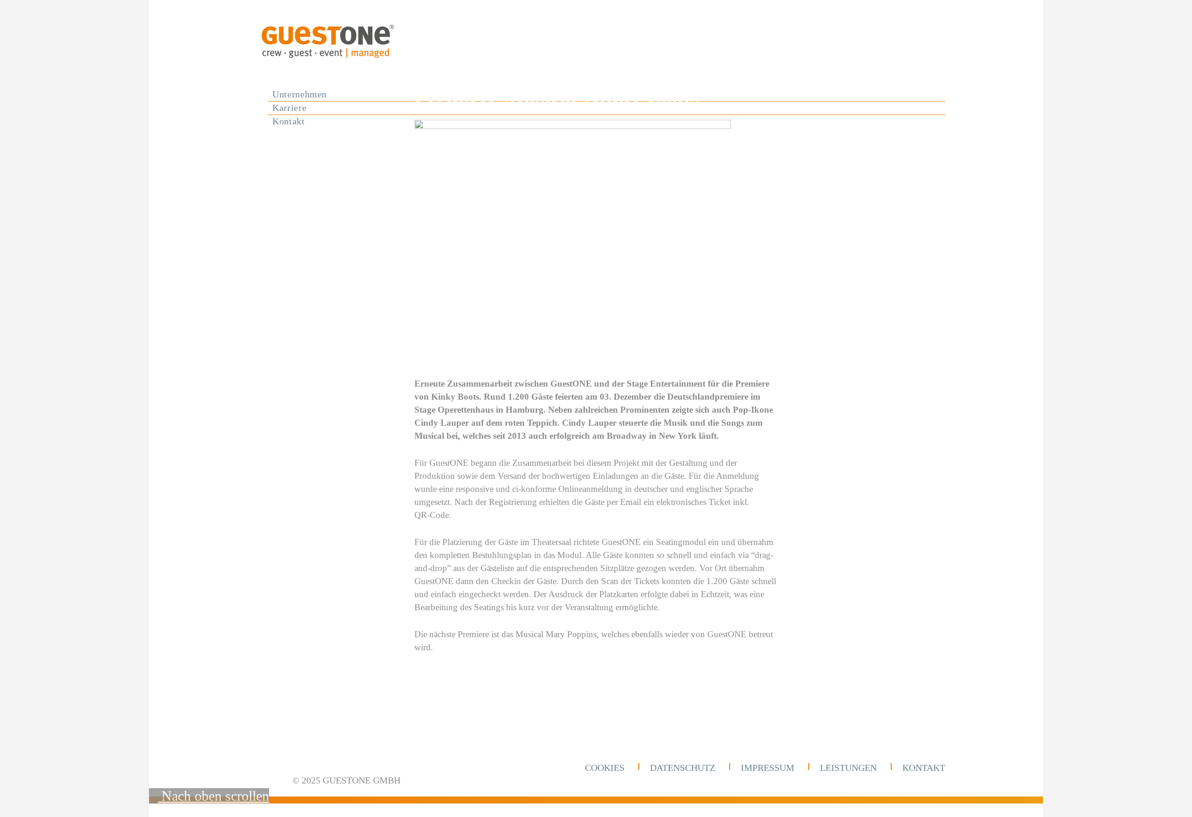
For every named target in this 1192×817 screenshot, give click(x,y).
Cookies (604, 768)
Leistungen (848, 768)
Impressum (767, 768)
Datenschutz (682, 768)
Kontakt (923, 768)
